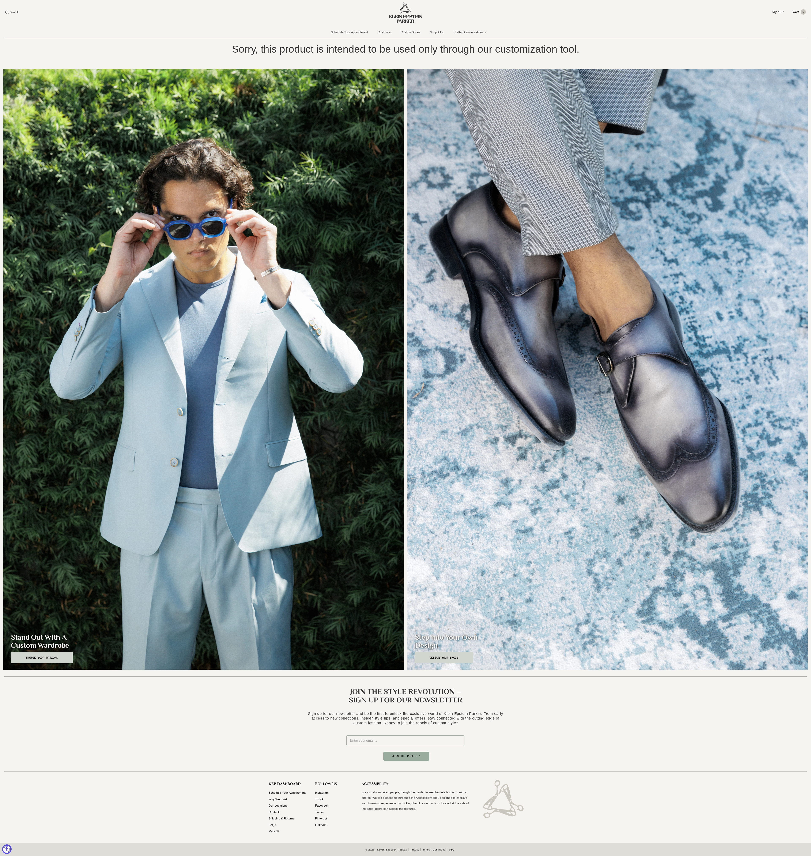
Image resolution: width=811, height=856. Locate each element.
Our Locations (278, 805)
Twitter (319, 812)
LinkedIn (321, 825)
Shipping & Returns (281, 818)
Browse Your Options (42, 658)
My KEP (274, 831)
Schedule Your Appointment (287, 792)
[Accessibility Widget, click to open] (7, 849)
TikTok (319, 799)
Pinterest (321, 818)
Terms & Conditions (434, 849)
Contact (274, 812)
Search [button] (14, 12)
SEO (451, 849)
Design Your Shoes (444, 658)
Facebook (321, 805)
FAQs (272, 825)
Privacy (415, 849)
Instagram (322, 792)
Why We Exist (278, 799)
